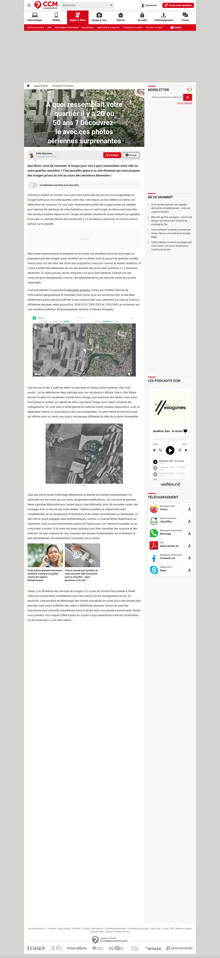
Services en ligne (154, 27)
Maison (121, 20)
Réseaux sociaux (36, 27)
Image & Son (99, 20)
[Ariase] (153, 948)
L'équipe (52, 928)
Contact (86, 928)
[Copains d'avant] (116, 948)
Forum (185, 20)
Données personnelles (116, 928)
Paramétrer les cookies (138, 928)
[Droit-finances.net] (97, 948)
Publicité (76, 928)
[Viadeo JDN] (134, 948)
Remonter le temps (78, 290)
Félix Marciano (44, 153)
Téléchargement (164, 20)
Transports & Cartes (62, 85)
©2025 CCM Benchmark (118, 931)
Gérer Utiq (155, 928)
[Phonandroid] (179, 948)
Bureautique (88, 27)
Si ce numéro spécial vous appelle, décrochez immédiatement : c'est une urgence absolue (170, 208)
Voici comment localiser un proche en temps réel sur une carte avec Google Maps (171, 233)
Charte (165, 928)
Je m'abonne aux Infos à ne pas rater (59, 185)
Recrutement (97, 928)
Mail (49, 27)
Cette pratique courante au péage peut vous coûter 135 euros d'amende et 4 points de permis (171, 246)
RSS (172, 928)
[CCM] (46, 5)
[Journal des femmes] (36, 948)
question (180, 5)
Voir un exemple (184, 103)
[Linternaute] (77, 948)
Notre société (64, 928)
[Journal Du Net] (56, 948)
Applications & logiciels (108, 27)
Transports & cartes (132, 27)
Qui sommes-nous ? (37, 928)
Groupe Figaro (97, 931)
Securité (142, 20)
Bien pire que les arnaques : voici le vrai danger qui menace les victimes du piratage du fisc (171, 221)
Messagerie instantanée (67, 27)
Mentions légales (184, 928)
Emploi (177, 27)
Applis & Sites (78, 20)
